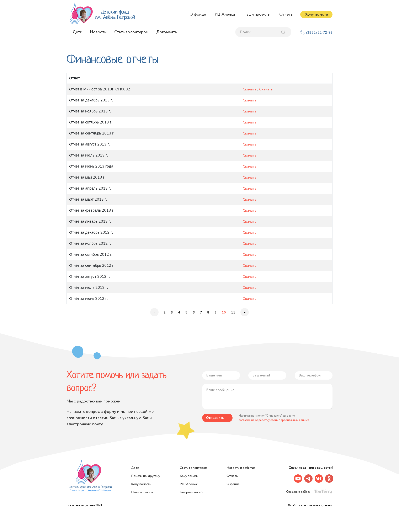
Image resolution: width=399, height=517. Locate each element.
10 (224, 312)
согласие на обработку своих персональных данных (274, 420)
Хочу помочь (316, 14)
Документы (166, 32)
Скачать (249, 89)
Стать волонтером (131, 32)
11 (233, 312)
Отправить (215, 418)
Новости (98, 32)
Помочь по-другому (145, 476)
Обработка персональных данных (309, 505)
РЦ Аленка (225, 14)
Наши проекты (257, 14)
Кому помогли (141, 484)
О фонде (198, 14)
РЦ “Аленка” (189, 484)
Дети (77, 32)
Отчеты (286, 14)
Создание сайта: (298, 491)
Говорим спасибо (192, 492)
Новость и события (241, 467)
